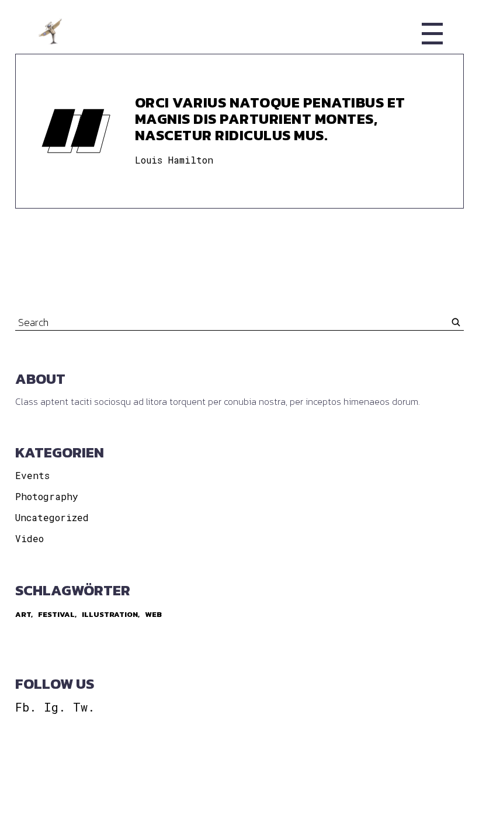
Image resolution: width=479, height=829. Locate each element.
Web (153, 614)
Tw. (84, 707)
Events (32, 475)
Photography (46, 496)
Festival (56, 614)
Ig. (54, 707)
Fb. (25, 707)
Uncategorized (52, 517)
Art (23, 614)
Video (29, 538)
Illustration (110, 614)
